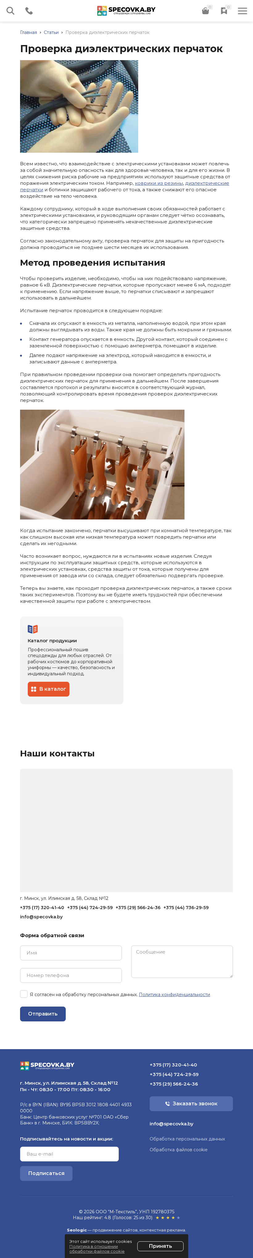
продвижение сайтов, (116, 1229)
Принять (160, 1246)
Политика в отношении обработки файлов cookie (97, 1249)
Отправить (43, 1014)
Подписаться (46, 1173)
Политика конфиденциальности (174, 994)
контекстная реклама (162, 1229)
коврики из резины (159, 183)
